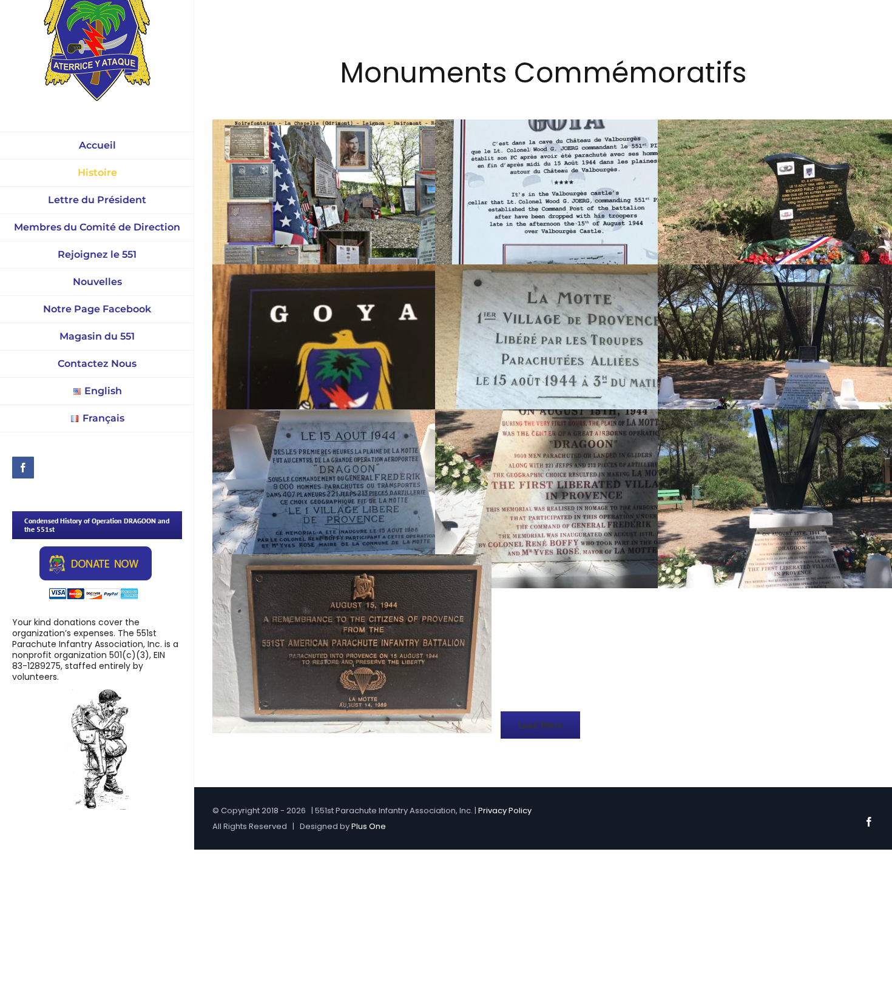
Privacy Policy (505, 810)
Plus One (368, 826)
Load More (540, 725)
